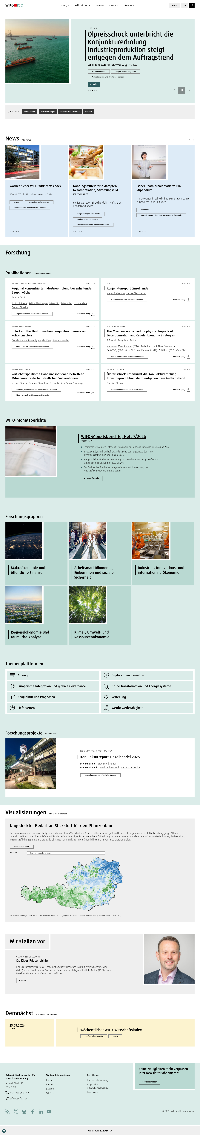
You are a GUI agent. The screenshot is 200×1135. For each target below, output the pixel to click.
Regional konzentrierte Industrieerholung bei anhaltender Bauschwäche (52, 290)
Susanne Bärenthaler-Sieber (42, 383)
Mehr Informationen (21, 846)
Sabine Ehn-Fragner (38, 303)
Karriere (88, 111)
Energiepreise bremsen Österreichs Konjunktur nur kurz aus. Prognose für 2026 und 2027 (126, 447)
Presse (175, 5)
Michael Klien (80, 303)
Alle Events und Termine (46, 1014)
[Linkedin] (41, 1112)
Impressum (92, 1092)
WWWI (16, 202)
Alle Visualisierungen (58, 813)
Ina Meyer (112, 346)
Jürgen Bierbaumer (116, 293)
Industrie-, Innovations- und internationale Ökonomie (161, 215)
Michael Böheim (19, 383)
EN (185, 5)
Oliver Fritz (54, 303)
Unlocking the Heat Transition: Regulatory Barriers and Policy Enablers (49, 333)
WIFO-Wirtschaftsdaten (70, 111)
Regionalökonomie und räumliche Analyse (32, 314)
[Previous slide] (174, 90)
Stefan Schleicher (61, 340)
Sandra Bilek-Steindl (136, 293)
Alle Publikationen (42, 273)
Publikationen (81, 5)
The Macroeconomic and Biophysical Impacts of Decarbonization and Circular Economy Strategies (141, 333)
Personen (100, 5)
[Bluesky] (24, 1111)
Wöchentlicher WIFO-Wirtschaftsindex (35, 186)
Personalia (145, 210)
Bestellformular (93, 478)
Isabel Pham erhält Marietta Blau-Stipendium (160, 188)
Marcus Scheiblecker (130, 767)
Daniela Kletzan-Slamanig (24, 340)
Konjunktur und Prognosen (126, 71)
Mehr (95, 84)
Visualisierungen (48, 111)
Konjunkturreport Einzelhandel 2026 (110, 756)
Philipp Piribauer (19, 303)
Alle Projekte (50, 733)
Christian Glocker (115, 383)
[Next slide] (189, 90)
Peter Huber (66, 303)
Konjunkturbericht (98, 71)
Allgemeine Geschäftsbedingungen (98, 1086)
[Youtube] (49, 1112)
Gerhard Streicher (20, 307)
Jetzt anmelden (150, 1081)
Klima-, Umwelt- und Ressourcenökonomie (32, 347)
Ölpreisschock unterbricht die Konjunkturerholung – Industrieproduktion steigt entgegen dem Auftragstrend (131, 46)
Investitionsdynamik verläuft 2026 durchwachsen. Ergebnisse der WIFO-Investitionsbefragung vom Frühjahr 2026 (118, 453)
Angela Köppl (44, 340)
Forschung (62, 5)
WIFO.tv (50, 1093)
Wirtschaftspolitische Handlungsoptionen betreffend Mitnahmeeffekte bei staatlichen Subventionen (48, 376)
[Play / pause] (181, 90)
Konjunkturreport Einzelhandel (88, 214)
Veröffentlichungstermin (94, 1036)
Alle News (26, 140)
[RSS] (7, 1112)
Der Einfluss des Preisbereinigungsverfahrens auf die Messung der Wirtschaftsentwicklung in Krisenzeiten (116, 469)
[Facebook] (32, 1112)
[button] (88, 90)
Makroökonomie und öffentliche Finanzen (108, 77)
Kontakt (50, 1084)
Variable (13, 852)
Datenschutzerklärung (97, 1080)
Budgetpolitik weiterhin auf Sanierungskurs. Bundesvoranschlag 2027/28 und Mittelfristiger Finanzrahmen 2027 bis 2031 (121, 461)
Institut (112, 5)
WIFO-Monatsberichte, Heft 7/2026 (113, 436)
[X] (16, 1112)
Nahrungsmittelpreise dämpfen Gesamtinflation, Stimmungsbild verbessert (95, 190)
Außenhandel (29, 111)
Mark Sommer (125, 346)
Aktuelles (128, 5)
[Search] (192, 5)
